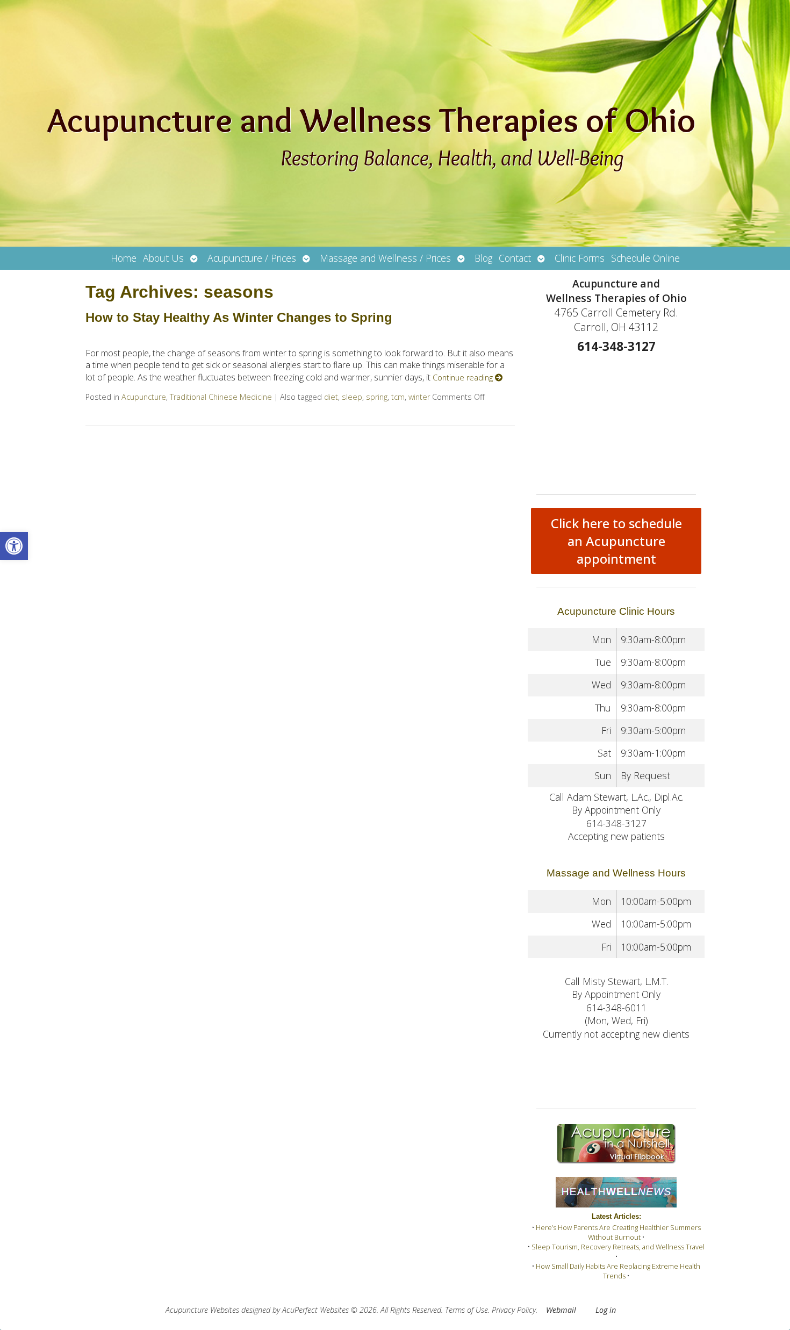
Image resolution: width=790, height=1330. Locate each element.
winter (419, 397)
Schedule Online (645, 257)
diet (331, 397)
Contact (515, 257)
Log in (605, 1310)
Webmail (561, 1310)
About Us (163, 257)
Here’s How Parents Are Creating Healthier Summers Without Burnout (618, 1232)
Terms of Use (466, 1310)
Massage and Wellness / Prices (385, 257)
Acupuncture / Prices (251, 257)
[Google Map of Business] (616, 420)
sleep (352, 397)
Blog (483, 257)
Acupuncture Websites (202, 1310)
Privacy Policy (514, 1310)
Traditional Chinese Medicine (221, 397)
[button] (14, 546)
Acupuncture (143, 397)
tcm (398, 397)
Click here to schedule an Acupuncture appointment (616, 540)
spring (376, 397)
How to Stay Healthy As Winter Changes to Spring (238, 317)
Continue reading (464, 377)
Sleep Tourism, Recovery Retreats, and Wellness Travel (618, 1247)
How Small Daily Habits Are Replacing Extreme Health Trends (618, 1271)
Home (124, 257)
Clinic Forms (580, 257)
